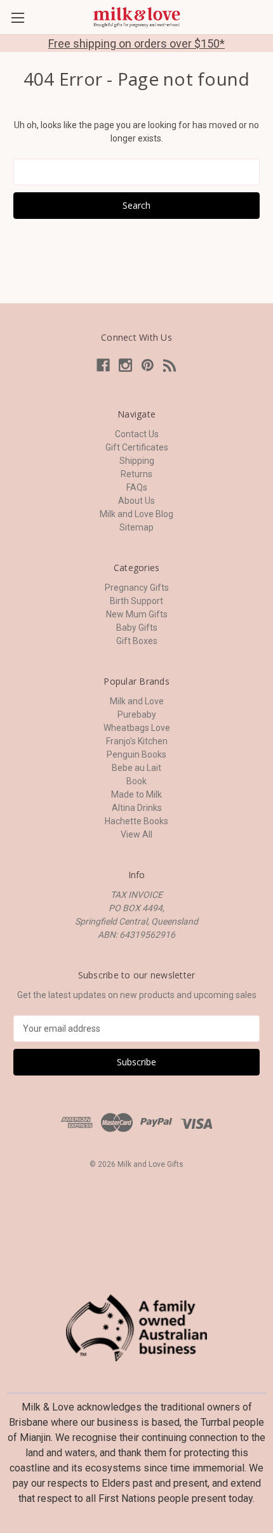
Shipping (136, 461)
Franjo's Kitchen (137, 741)
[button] (137, 1328)
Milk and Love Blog (136, 514)
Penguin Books (136, 754)
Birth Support (136, 601)
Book (136, 781)
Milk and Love (137, 701)
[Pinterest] (147, 365)
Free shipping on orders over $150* (136, 43)
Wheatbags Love (136, 728)
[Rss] (169, 365)
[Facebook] (103, 365)
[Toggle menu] (17, 17)
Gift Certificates (136, 447)
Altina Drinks (137, 808)
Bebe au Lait (136, 768)
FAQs (136, 487)
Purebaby (136, 714)
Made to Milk (136, 794)
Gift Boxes (136, 641)
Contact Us (137, 434)
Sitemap (136, 527)
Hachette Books (136, 821)
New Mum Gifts (137, 614)
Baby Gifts (136, 627)
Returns (136, 474)
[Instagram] (125, 365)
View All (136, 834)
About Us (136, 501)
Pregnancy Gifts (137, 587)
